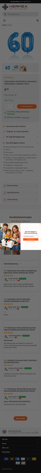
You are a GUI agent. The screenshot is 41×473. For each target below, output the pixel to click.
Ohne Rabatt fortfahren (31, 241)
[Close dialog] (40, 223)
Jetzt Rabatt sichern (31, 239)
